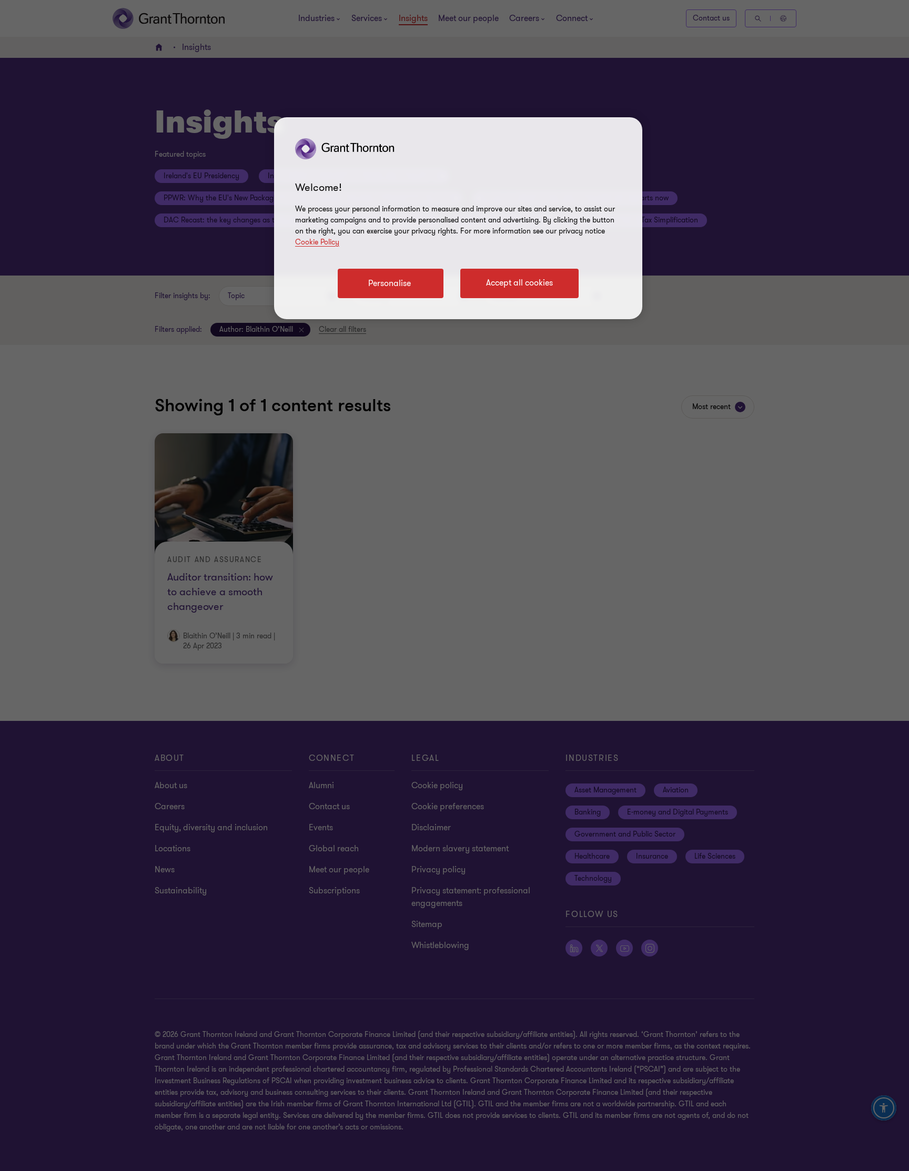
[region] (458, 218)
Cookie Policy (317, 242)
